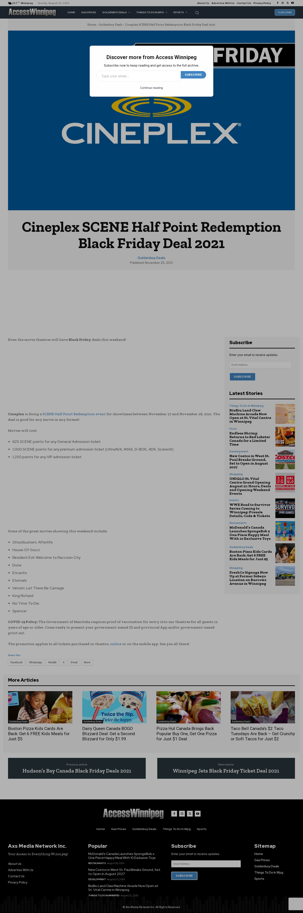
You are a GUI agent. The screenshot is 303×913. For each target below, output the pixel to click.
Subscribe (193, 74)
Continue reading (151, 87)
